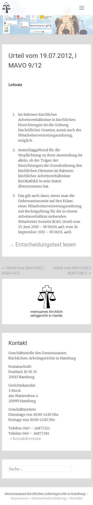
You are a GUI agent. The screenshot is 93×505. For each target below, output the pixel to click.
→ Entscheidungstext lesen (42, 244)
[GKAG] (6, 7)
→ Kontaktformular (24, 438)
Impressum (20, 498)
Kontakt (76, 498)
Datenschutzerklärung (49, 498)
